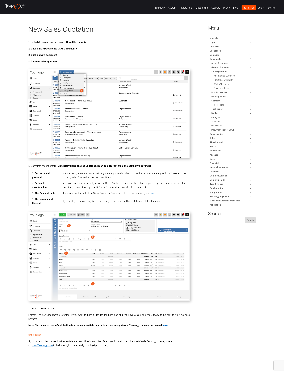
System (172, 8)
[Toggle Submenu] (250, 42)
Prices (226, 8)
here (165, 325)
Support (215, 8)
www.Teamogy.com (42, 345)
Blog (235, 8)
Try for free (248, 8)
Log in (261, 8)
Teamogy (160, 8)
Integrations (186, 8)
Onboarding (202, 8)
